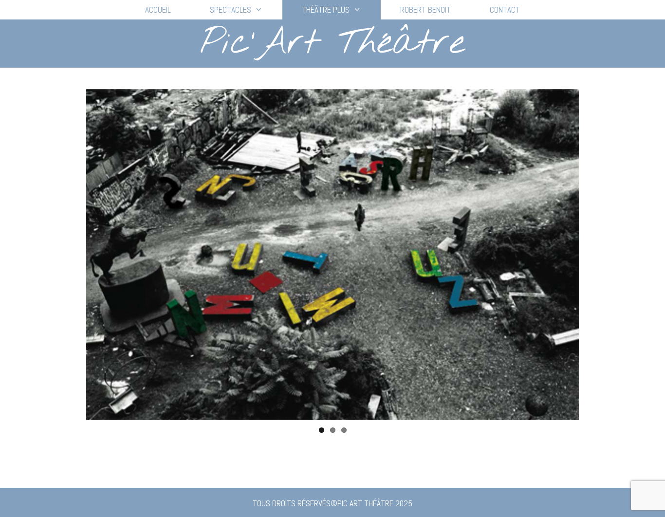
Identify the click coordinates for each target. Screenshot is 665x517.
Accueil (158, 9)
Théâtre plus (326, 9)
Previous (71, 254)
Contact (505, 9)
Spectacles (230, 9)
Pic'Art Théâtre (332, 43)
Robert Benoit (425, 9)
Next (593, 254)
